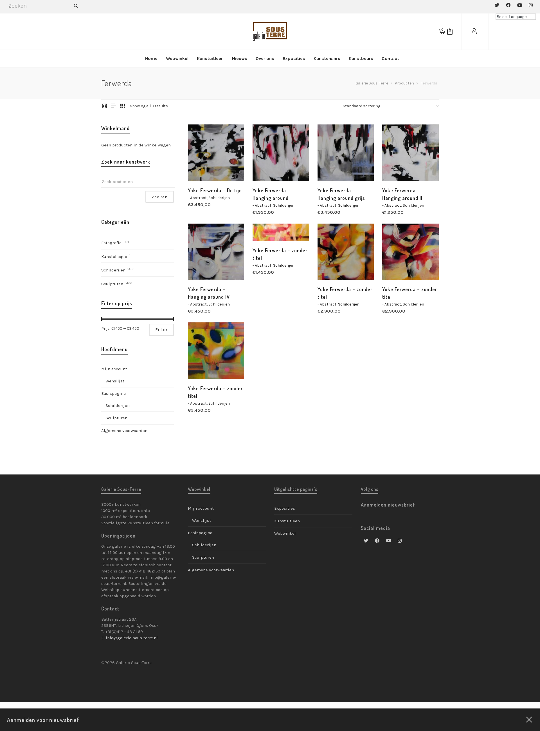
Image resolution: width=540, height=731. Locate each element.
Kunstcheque (114, 256)
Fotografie (111, 242)
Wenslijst (114, 381)
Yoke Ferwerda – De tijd (215, 190)
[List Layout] (113, 106)
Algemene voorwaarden (124, 430)
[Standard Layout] (104, 106)
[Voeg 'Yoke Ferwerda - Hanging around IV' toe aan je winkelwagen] (201, 267)
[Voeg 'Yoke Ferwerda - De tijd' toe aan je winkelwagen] (201, 168)
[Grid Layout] (122, 106)
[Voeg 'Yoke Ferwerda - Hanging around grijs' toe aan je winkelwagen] (330, 168)
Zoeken (160, 196)
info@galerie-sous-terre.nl (132, 637)
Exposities (284, 508)
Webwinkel (285, 533)
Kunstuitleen (287, 520)
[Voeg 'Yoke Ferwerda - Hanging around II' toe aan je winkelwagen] (395, 168)
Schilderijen (219, 197)
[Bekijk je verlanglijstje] (449, 32)
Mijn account (114, 368)
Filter (161, 329)
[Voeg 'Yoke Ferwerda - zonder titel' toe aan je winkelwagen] (265, 228)
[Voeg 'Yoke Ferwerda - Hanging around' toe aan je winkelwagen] (265, 168)
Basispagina (113, 393)
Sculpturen (112, 283)
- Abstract (197, 197)
